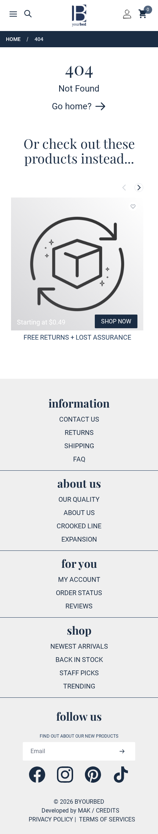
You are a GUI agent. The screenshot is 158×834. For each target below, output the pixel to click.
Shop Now (116, 321)
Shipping (79, 446)
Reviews (79, 606)
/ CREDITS (105, 810)
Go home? (71, 106)
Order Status (79, 593)
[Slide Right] (138, 187)
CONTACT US (79, 419)
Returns (79, 432)
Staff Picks (79, 673)
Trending (79, 686)
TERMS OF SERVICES (107, 819)
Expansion (79, 539)
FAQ (79, 459)
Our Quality (79, 499)
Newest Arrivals (79, 646)
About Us (79, 512)
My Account (79, 579)
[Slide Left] (124, 187)
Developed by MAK (66, 810)
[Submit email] (121, 751)
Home (13, 39)
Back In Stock (79, 659)
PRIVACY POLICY (51, 819)
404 (39, 39)
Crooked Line (79, 526)
